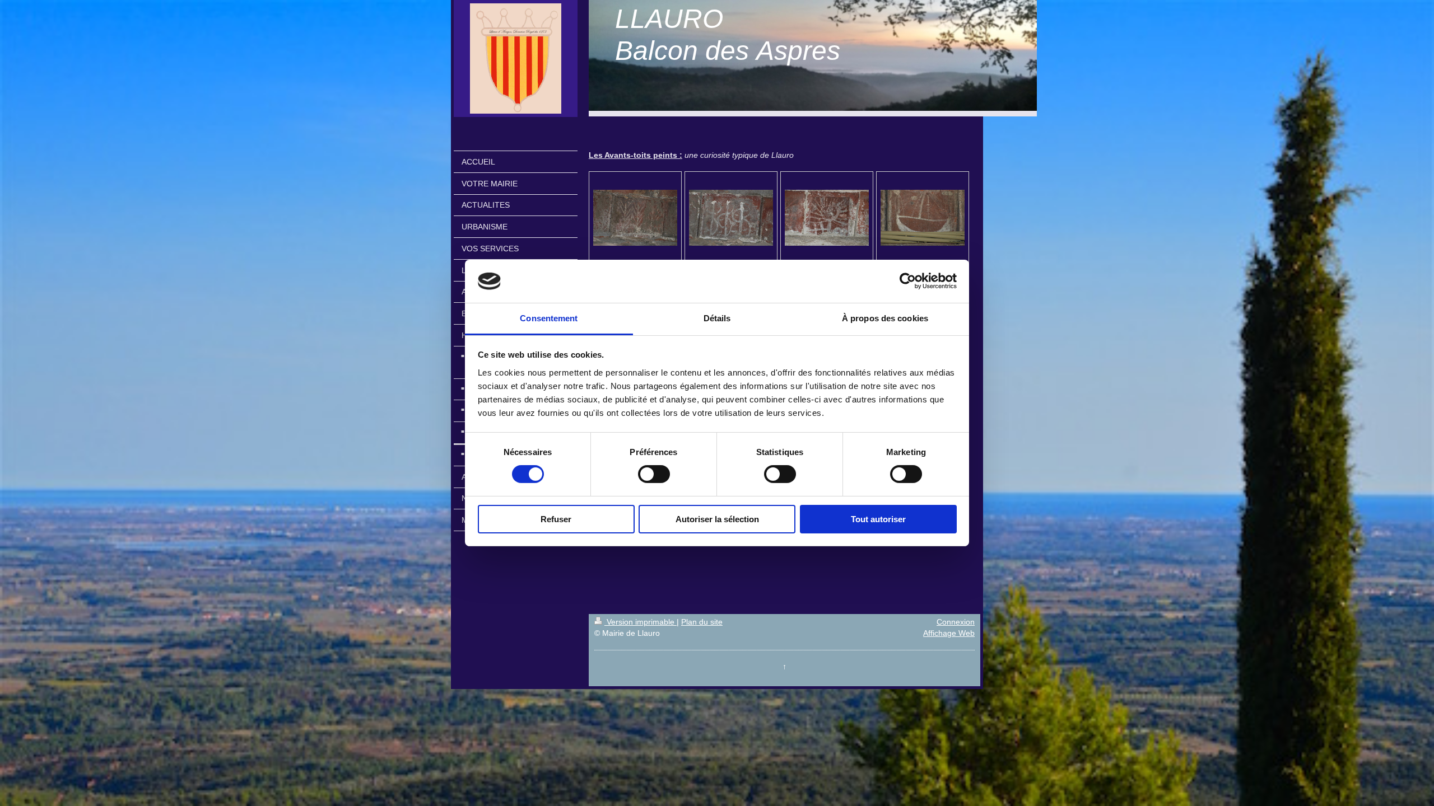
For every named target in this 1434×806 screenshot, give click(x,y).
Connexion (956, 621)
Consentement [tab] (549, 318)
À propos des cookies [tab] (885, 318)
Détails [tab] (717, 318)
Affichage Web (949, 633)
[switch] (654, 474)
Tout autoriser (878, 519)
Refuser (556, 519)
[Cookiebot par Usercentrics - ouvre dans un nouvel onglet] (908, 281)
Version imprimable (640, 621)
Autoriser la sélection (717, 519)
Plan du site (702, 621)
